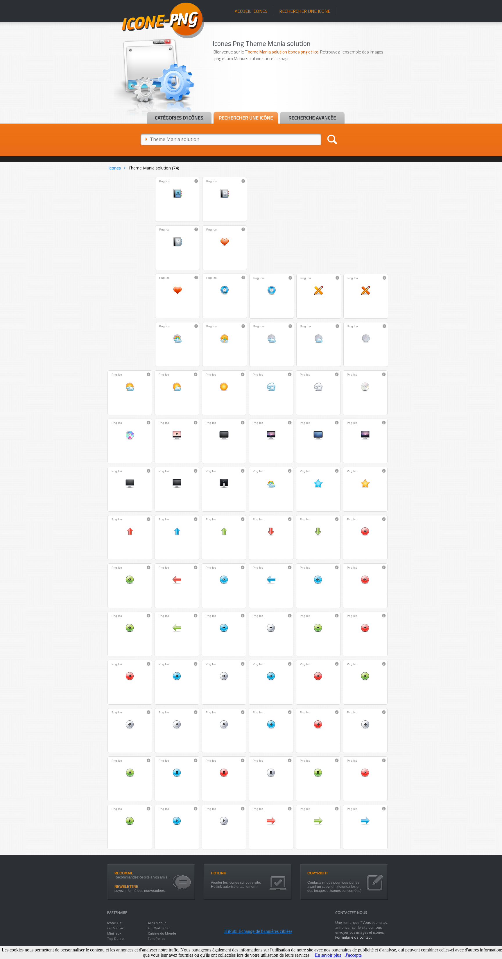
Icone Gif (114, 923)
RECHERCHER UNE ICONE (304, 11)
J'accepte (353, 955)
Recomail (123, 873)
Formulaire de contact (353, 937)
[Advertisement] (304, 95)
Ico (168, 181)
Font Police (156, 938)
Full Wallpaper (159, 928)
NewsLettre (126, 887)
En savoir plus (328, 955)
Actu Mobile (157, 923)
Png (162, 181)
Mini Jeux (114, 933)
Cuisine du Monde (162, 933)
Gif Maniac (115, 928)
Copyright (317, 873)
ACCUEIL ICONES (251, 11)
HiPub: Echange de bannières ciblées (258, 931)
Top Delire (115, 938)
